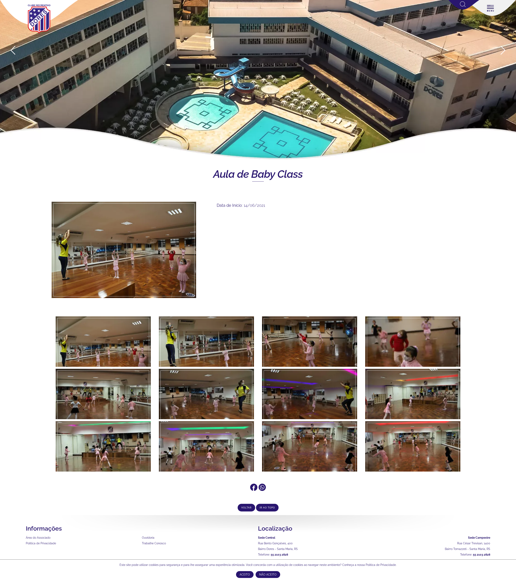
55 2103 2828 (279, 554)
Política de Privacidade (41, 543)
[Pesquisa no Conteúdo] (464, 8)
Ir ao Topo (267, 507)
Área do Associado (38, 537)
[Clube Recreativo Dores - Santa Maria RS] (39, 33)
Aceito (245, 574)
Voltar (246, 507)
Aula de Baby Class (258, 174)
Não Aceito (268, 574)
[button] (503, 50)
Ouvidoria (148, 537)
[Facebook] (253, 489)
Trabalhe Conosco (154, 543)
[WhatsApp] (262, 489)
